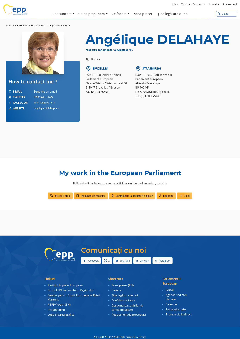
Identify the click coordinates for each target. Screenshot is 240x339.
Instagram (164, 260)
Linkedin (144, 260)
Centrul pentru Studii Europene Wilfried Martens (74, 297)
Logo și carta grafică (61, 315)
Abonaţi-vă (230, 4)
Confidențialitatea (123, 300)
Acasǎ (9, 25)
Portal (170, 290)
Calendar (171, 304)
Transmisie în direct (179, 314)
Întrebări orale (62, 195)
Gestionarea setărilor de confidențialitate (128, 308)
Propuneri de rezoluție (93, 195)
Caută (225, 13)
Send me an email (45, 91)
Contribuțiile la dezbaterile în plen (134, 195)
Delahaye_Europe (44, 97)
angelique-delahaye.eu (46, 108)
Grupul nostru (38, 25)
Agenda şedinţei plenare (176, 297)
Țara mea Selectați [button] (191, 4)
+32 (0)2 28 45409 (97, 92)
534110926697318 (44, 102)
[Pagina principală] (15, 9)
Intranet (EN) (56, 310)
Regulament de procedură (129, 315)
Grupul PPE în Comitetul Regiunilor (71, 290)
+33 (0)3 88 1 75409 (148, 96)
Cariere (116, 290)
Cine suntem (21, 25)
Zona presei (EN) (123, 285)
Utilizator (214, 4)
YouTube (125, 260)
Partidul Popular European (65, 285)
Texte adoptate (176, 309)
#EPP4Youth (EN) (59, 305)
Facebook (93, 260)
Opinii (187, 195)
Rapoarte (168, 195)
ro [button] (174, 4)
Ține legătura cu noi (125, 295)
